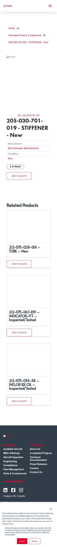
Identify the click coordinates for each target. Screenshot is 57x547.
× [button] (50, 508)
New (10, 158)
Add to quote (19, 176)
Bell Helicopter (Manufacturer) (23, 148)
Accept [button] (22, 541)
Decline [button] (35, 541)
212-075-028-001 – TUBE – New (24, 248)
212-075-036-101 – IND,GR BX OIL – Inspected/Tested (24, 384)
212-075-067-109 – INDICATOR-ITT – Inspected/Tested (24, 315)
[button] (50, 5)
